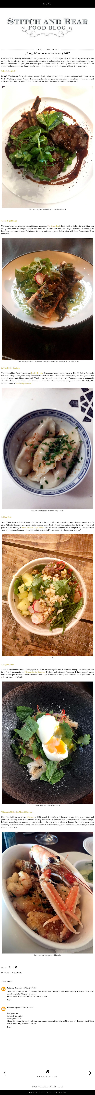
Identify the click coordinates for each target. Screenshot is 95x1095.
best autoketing (41, 996)
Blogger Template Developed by (47, 1093)
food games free (12, 1013)
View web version (47, 1077)
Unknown (10, 988)
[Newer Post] (4, 1071)
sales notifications (29, 996)
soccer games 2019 (14, 1018)
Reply (9, 1000)
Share (5, 977)
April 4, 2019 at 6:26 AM (24, 1007)
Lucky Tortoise (37, 373)
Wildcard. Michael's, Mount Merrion (16, 811)
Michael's (30, 817)
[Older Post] (90, 1071)
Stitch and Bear (42, 1087)
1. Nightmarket (7, 664)
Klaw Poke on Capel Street (33, 527)
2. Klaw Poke (6, 517)
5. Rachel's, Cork (8, 71)
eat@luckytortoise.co (24, 383)
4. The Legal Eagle (9, 220)
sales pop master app (14, 996)
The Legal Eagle (54, 225)
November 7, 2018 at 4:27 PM (25, 988)
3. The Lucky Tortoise (10, 367)
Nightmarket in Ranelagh (35, 672)
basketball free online (14, 1016)
